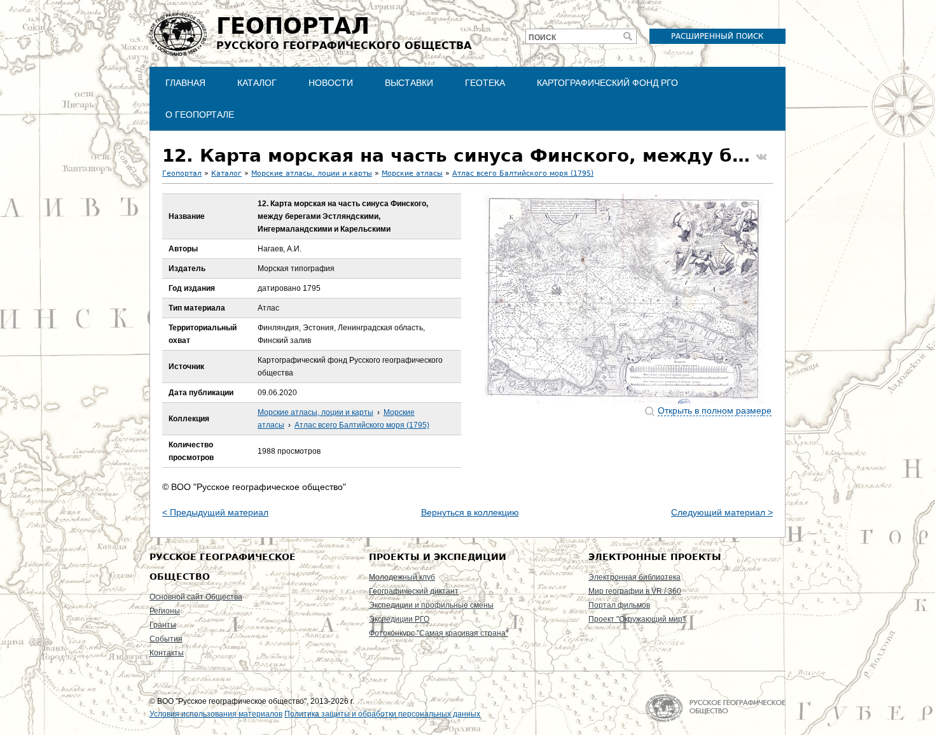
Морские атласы (412, 173)
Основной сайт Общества (195, 596)
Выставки (409, 83)
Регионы (164, 610)
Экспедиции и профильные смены (431, 605)
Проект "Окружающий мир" (636, 619)
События (166, 638)
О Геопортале (199, 114)
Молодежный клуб (402, 577)
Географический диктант (414, 591)
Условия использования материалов (215, 714)
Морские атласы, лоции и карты (311, 173)
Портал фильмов (619, 605)
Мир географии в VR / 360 (634, 591)
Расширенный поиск (717, 36)
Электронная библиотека (634, 577)
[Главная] (178, 34)
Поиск (542, 37)
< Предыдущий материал (215, 512)
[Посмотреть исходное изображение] (623, 298)
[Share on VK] (761, 157)
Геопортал (182, 173)
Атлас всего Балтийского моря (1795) (522, 173)
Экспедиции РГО (399, 619)
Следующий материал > (722, 512)
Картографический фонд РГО (607, 83)
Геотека (485, 83)
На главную (715, 708)
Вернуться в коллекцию (470, 512)
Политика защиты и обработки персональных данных (382, 714)
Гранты (162, 624)
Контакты (166, 652)
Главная (185, 83)
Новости (330, 83)
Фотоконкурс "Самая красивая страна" (438, 633)
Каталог (257, 83)
